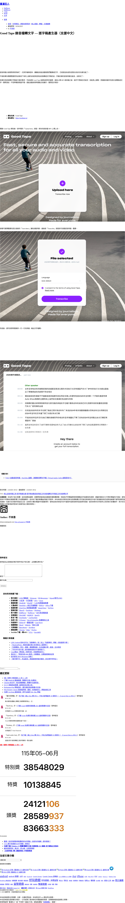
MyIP (5, 13)
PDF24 (41, 605)
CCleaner (22, 620)
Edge (28, 630)
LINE (85, 876)
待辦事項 (75, 880)
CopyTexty (39, 623)
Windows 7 (105, 876)
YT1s (31, 632)
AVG (36, 601)
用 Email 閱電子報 (41, 888)
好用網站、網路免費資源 (21, 24)
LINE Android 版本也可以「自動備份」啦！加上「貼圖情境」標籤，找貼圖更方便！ (40, 642)
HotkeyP (22, 623)
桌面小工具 (107, 880)
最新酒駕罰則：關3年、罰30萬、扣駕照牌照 (19, 848)
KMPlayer (7, 10)
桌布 (102, 880)
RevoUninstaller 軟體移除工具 (38, 620)
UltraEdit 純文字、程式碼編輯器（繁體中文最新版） (22, 683)
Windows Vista (112, 876)
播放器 (93, 880)
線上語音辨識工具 (10, 494)
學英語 (70, 880)
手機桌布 (81, 880)
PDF (95, 876)
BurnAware (23, 627)
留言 (2, 576)
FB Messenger (43, 598)
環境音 (7, 884)
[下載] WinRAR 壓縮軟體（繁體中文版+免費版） (20, 680)
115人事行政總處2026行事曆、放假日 (17, 844)
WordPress (51, 888)
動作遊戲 (20, 880)
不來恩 (12, 28)
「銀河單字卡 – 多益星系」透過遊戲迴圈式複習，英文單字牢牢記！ (34, 659)
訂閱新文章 (31, 888)
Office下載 (49, 605)
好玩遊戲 (35, 880)
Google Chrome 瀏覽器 (50, 876)
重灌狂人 (4, 4)
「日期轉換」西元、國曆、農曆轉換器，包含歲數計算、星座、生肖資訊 (36, 647)
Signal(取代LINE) (56, 598)
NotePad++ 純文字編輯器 (28, 605)
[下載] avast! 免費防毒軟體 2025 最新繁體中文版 (33, 706)
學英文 (66, 880)
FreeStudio (23, 618)
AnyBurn (32, 627)
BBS (25, 876)
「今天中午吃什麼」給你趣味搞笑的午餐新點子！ (28, 649)
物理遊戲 (2, 884)
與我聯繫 (46, 902)
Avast (41, 601)
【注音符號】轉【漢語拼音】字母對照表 (18, 851)
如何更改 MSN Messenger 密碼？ (22, 656)
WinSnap (37, 610)
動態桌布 (26, 880)
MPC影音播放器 (42, 613)
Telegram (33, 598)
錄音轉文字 (64, 494)
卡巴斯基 (29, 601)
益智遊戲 (19, 883)
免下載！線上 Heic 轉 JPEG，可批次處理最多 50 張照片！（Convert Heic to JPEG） (47, 696)
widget (100, 876)
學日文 (61, 880)
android (4, 876)
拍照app (87, 880)
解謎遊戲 (42, 884)
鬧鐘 (56, 884)
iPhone (80, 876)
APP (21, 876)
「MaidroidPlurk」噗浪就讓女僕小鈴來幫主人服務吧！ (29, 645)
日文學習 (98, 880)
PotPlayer (7, 8)
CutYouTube (32, 618)
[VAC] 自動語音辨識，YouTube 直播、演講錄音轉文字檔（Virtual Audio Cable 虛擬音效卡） (38, 478)
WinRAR (22, 603)
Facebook (29, 876)
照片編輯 (119, 880)
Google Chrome (37, 876)
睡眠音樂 (27, 884)
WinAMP (22, 615)
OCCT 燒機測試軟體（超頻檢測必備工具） (19, 685)
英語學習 (35, 884)
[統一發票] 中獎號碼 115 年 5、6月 (16, 678)
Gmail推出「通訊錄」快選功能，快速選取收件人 (27, 652)
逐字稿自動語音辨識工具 (35, 494)
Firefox (34, 630)
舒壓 (31, 884)
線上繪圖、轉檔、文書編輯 (40, 24)
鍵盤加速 (30, 623)
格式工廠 (35, 625)
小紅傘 (21, 601)
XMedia (28, 625)
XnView (51, 608)
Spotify (37, 615)
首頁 (5, 19)
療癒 (11, 884)
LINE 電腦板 (23, 598)
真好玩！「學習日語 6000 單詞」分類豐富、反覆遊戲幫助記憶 (32, 654)
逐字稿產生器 (21, 494)
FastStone (29, 610)
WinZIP (29, 603)
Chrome (22, 630)
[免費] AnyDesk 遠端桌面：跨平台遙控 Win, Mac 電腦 (22, 692)
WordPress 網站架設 (5, 880)
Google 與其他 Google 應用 (65, 876)
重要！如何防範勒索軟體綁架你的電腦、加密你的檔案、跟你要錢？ (27, 841)
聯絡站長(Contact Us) (13, 888)
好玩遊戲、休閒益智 (49, 880)
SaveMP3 (37, 632)
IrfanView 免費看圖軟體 (28, 608)
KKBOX (30, 615)
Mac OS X (91, 876)
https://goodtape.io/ (21, 118)
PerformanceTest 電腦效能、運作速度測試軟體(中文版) (22, 687)
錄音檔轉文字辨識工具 (52, 494)
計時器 (49, 884)
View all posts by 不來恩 (22, 522)
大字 (5, 16)
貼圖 (53, 884)
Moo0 (21, 625)
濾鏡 (113, 880)
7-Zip (5, 12)
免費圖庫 (14, 880)
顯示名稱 (3, 580)
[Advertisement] (58, 51)
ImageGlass (42, 608)
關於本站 (2, 888)
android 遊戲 (14, 876)
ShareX (21, 610)
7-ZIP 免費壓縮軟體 (41, 603)
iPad (74, 876)
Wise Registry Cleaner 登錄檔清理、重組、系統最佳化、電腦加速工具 (27, 690)
